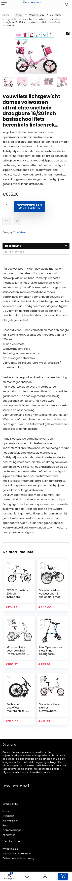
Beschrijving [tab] (13, 246)
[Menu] (4, 4)
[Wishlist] (27, 876)
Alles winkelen (10, 820)
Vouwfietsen (36, 15)
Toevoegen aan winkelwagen (29, 207)
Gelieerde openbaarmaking (18, 858)
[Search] (67, 4)
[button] (67, 33)
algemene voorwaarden (17, 853)
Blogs (6, 825)
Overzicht (8, 816)
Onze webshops (12, 830)
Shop (19, 15)
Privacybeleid (10, 849)
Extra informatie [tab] (14, 251)
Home (6, 15)
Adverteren (9, 834)
